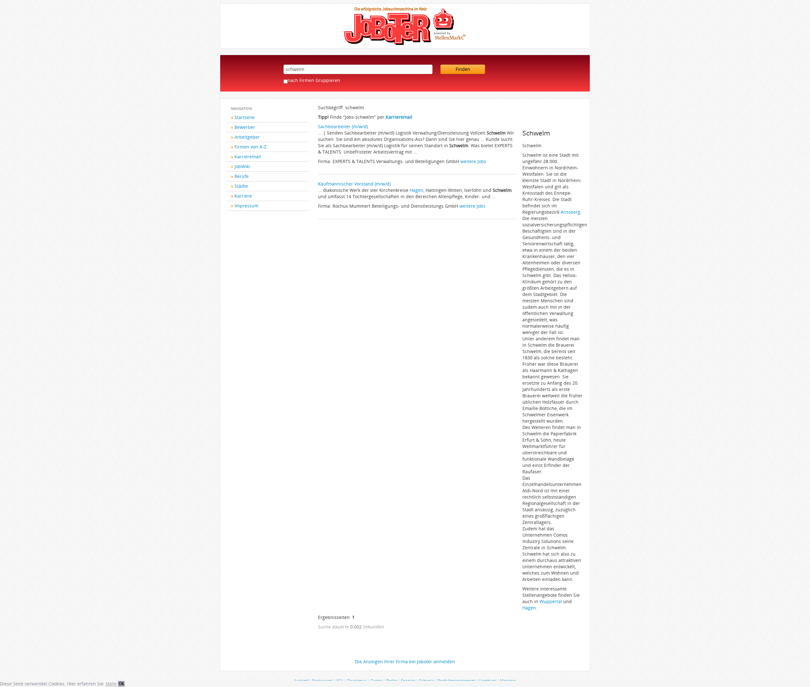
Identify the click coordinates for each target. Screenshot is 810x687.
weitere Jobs (473, 161)
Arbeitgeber (247, 137)
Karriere (243, 196)
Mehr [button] (111, 684)
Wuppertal (550, 601)
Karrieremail (247, 157)
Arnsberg (570, 212)
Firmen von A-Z (250, 147)
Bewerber (244, 127)
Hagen (416, 190)
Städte (241, 186)
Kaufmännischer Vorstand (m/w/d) (354, 184)
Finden (463, 69)
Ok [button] (121, 683)
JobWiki (242, 166)
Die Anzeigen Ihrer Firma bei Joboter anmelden (405, 662)
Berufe (241, 176)
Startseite (244, 117)
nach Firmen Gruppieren (314, 80)
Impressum (246, 206)
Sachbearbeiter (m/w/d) (343, 126)
